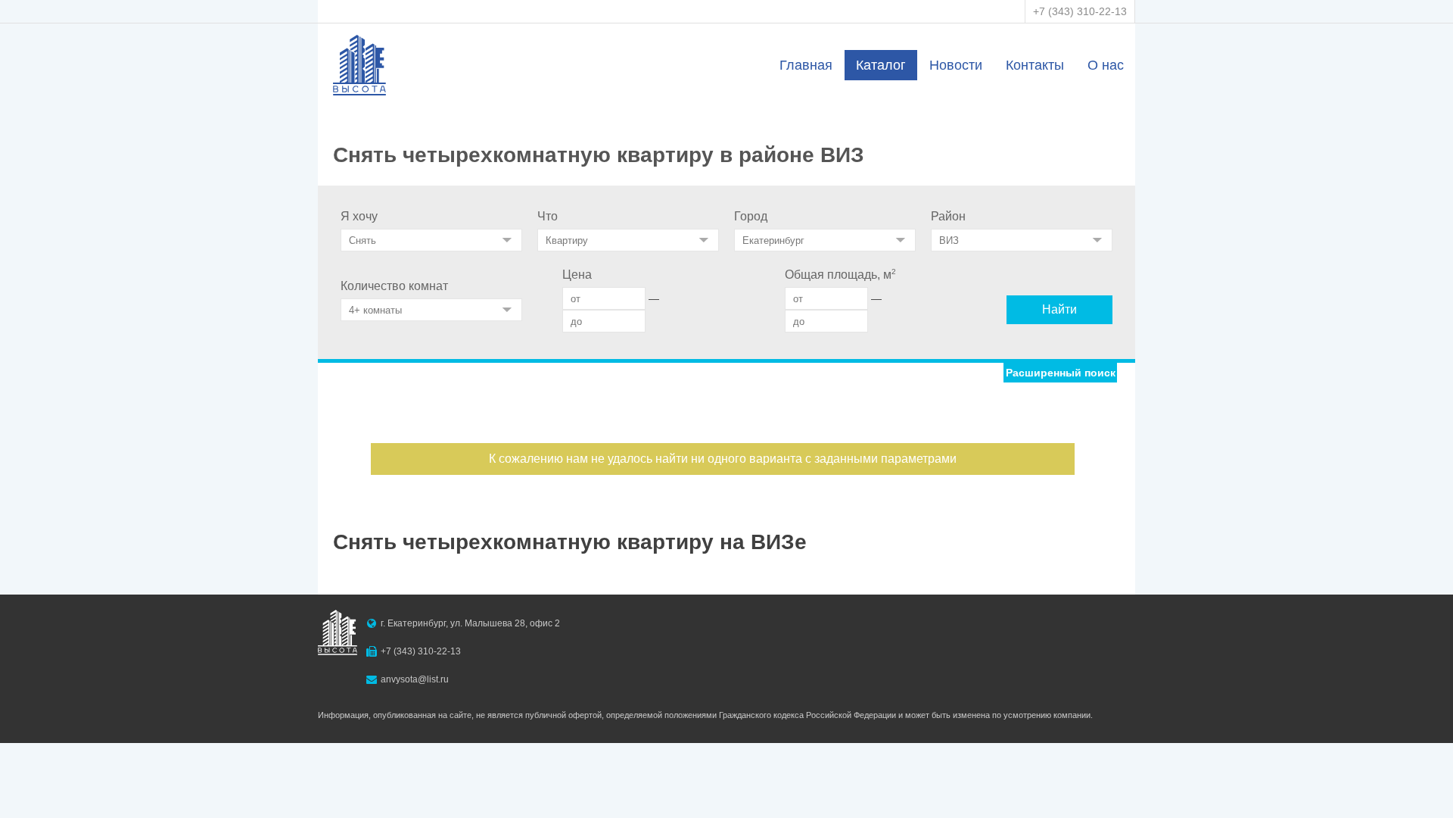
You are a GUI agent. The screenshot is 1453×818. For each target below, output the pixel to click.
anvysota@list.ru (415, 679)
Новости (955, 65)
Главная (805, 65)
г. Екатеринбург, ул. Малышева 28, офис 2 (470, 623)
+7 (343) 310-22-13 (1080, 11)
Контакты (1035, 65)
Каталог (881, 65)
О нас (1105, 65)
